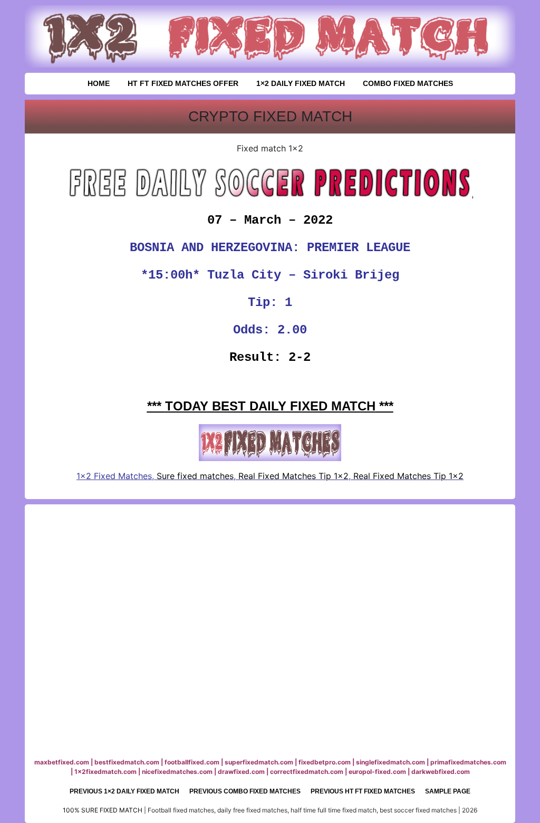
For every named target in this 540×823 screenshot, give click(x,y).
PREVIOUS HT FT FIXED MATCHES (363, 791)
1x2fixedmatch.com (105, 772)
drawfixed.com (241, 772)
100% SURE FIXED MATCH (102, 810)
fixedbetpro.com (324, 762)
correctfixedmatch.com (306, 772)
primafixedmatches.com (468, 762)
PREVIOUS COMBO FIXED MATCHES (245, 791)
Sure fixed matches (194, 476)
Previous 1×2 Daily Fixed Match (124, 791)
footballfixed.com (192, 762)
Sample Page (447, 791)
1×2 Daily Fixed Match (300, 83)
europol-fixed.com (377, 772)
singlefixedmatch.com (390, 762)
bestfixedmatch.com (126, 762)
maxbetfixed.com (61, 762)
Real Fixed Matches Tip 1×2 (293, 476)
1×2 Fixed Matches (114, 476)
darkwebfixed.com (440, 772)
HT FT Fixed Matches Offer (183, 83)
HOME (99, 83)
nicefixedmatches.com (177, 772)
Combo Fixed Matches (408, 83)
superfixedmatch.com (259, 762)
